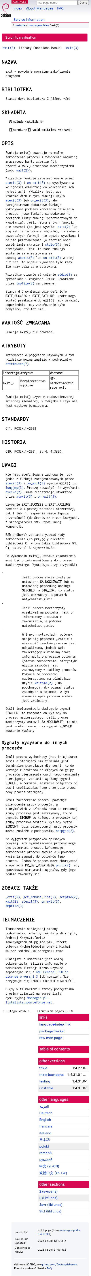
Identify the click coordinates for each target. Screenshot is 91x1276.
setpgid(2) (65, 831)
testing (44, 1081)
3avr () (51, 1205)
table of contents (55, 1049)
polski (44, 1146)
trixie (43, 1068)
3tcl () (50, 1211)
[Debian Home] (5, 9)
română (45, 1153)
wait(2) (22, 170)
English (45, 1120)
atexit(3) (14, 182)
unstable (20, 25)
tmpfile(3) (25, 283)
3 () (48, 1198)
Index (17, 8)
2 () (48, 1191)
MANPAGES (20, 1)
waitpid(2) (44, 683)
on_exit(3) (36, 182)
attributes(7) (17, 364)
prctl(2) (63, 865)
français (45, 1126)
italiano (45, 1133)
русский (45, 1159)
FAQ (60, 8)
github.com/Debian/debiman (59, 1264)
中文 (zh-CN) (49, 1166)
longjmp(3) (15, 487)
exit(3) (8, 48)
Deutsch (45, 1113)
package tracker (51, 1031)
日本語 (44, 1140)
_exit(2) (63, 227)
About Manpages (39, 8)
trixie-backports (51, 1075)
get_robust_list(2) (39, 897)
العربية (44, 1106)
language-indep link (54, 1024)
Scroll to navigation (20, 37)
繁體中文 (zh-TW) (53, 1173)
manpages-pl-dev (38, 25)
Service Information (29, 19)
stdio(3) (52, 244)
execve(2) (14, 492)
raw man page (50, 1038)
